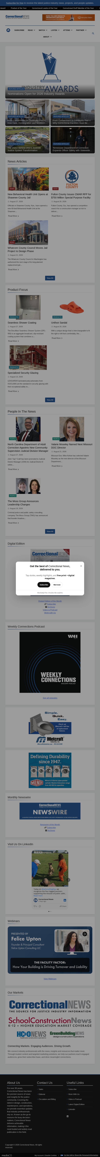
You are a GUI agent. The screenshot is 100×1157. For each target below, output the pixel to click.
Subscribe (44, 585)
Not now (57, 585)
